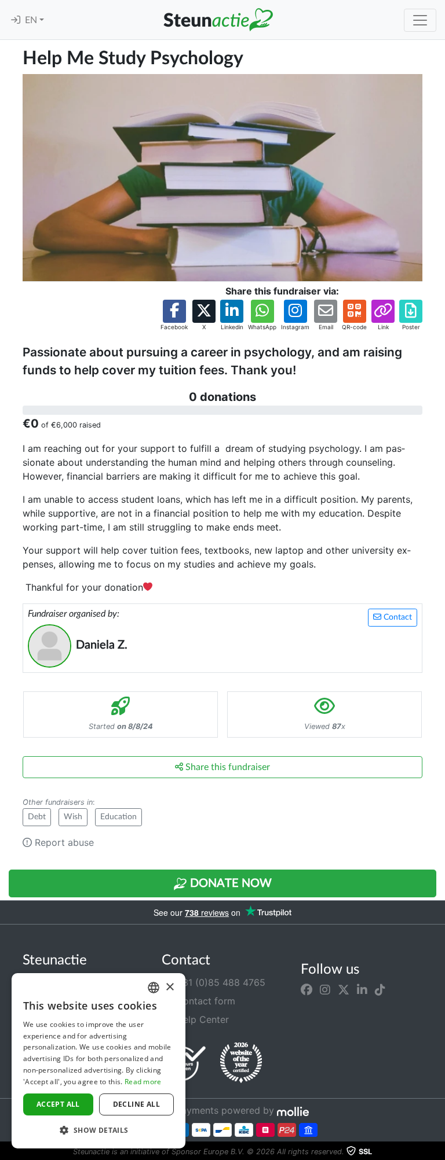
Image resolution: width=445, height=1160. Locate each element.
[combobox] (153, 987)
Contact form (204, 1001)
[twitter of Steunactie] (343, 989)
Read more (143, 1082)
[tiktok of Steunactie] (380, 989)
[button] (174, 316)
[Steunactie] (217, 20)
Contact (396, 617)
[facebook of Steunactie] (306, 989)
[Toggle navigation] (420, 20)
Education (118, 817)
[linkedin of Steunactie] (362, 989)
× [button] (169, 987)
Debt (37, 817)
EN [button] (32, 20)
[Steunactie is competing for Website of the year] (241, 1063)
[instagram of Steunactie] (325, 989)
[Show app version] (437, 1152)
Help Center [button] (201, 1019)
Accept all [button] (58, 1104)
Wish (73, 817)
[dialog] (98, 1060)
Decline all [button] (136, 1104)
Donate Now (229, 883)
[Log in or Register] (16, 20)
